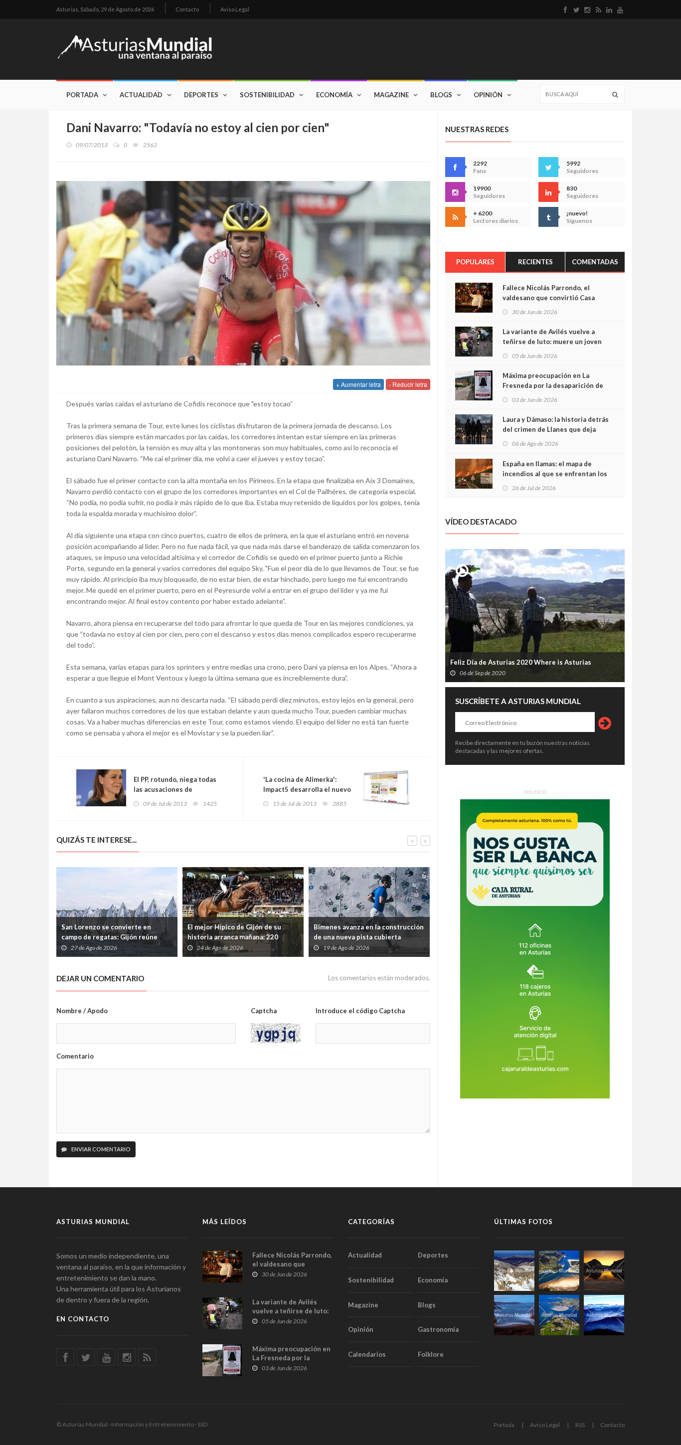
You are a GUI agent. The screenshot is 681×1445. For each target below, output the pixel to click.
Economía (334, 95)
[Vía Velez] (514, 1315)
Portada (82, 95)
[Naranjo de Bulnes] (514, 1271)
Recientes (535, 262)
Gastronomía (438, 1329)
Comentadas (595, 262)
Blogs (441, 95)
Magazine (391, 95)
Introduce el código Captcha (360, 1011)
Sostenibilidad (267, 95)
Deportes (201, 95)
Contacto (187, 9)
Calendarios (367, 1354)
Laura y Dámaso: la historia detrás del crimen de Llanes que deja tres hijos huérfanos (556, 429)
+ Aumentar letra (358, 384)
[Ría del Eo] (559, 1315)
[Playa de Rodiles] (559, 1271)
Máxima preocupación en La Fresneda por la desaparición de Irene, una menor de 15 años (553, 385)
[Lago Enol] (604, 1271)
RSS (580, 1425)
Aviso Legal (234, 9)
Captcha (264, 1011)
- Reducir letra (408, 384)
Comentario (75, 1056)
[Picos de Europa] (604, 1315)
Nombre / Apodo (82, 1011)
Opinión (488, 95)
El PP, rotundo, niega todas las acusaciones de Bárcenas (175, 789)
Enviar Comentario (100, 1149)
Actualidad (141, 95)
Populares (475, 262)
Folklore (431, 1354)
